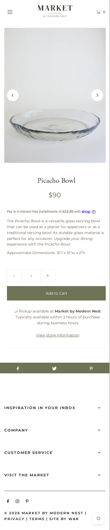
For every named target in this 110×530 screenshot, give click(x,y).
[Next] (97, 95)
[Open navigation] (17, 11)
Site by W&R (64, 519)
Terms (37, 519)
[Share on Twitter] (54, 368)
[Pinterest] (27, 502)
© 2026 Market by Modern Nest (43, 513)
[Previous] (13, 95)
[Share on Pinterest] (91, 368)
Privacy (14, 519)
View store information (57, 335)
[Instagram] (17, 502)
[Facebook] (8, 502)
